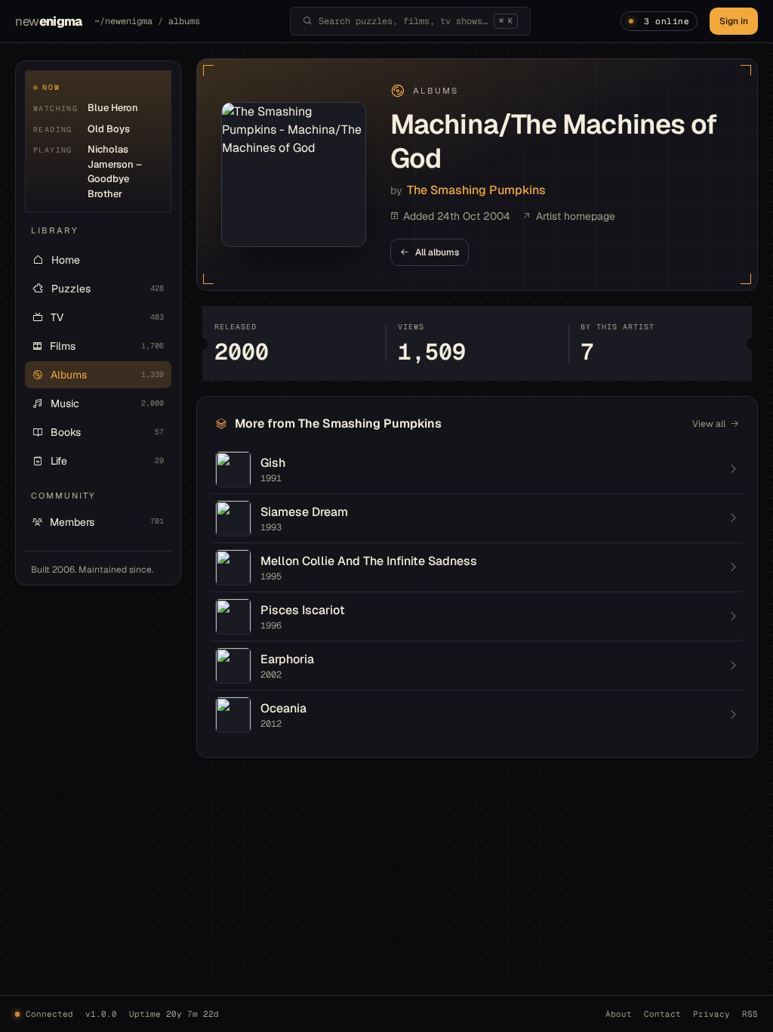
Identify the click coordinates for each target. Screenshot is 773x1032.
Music (107, 403)
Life (107, 461)
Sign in (733, 21)
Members (107, 522)
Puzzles (107, 288)
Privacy (711, 1014)
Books (107, 432)
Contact (662, 1014)
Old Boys (109, 128)
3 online (666, 21)
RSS (750, 1014)
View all (708, 424)
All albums (437, 252)
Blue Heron (113, 107)
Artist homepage (575, 216)
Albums (107, 375)
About (618, 1014)
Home (65, 260)
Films (107, 346)
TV (107, 317)
